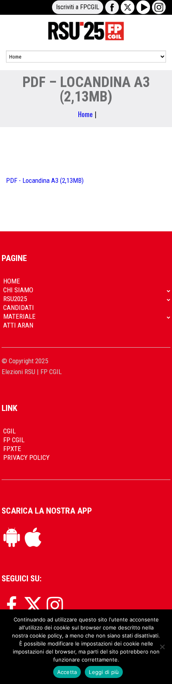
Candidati (18, 308)
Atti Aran (18, 325)
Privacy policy (26, 457)
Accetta (67, 672)
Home (85, 114)
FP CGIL (13, 440)
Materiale (19, 316)
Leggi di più (104, 672)
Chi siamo (18, 290)
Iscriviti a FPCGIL (77, 7)
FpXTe (12, 449)
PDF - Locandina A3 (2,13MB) (45, 180)
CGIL (9, 431)
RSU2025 (15, 299)
